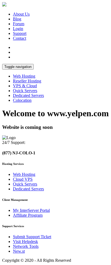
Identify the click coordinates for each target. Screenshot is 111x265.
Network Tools (26, 246)
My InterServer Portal (31, 210)
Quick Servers (25, 90)
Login (18, 28)
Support (19, 33)
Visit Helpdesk (25, 241)
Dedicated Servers (28, 95)
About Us (21, 14)
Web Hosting (24, 76)
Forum (18, 23)
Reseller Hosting (27, 81)
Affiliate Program (28, 215)
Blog (17, 19)
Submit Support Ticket (32, 236)
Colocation (22, 100)
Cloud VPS (23, 179)
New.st (19, 251)
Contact (19, 38)
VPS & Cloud (25, 86)
